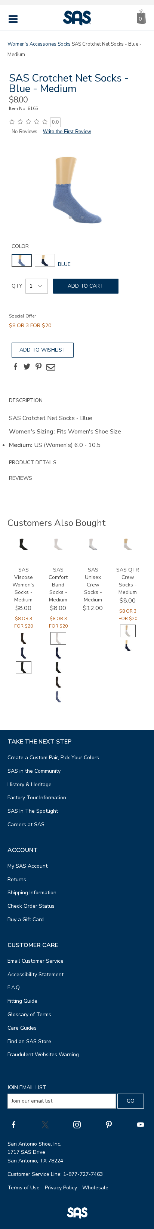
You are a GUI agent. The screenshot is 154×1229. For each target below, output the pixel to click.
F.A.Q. (14, 987)
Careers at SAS (25, 824)
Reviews (20, 478)
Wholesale (95, 1187)
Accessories (43, 44)
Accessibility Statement (35, 974)
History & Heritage (29, 784)
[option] (77, 190)
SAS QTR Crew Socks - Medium (127, 581)
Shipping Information (31, 892)
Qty (17, 285)
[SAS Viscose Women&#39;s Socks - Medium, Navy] (23, 657)
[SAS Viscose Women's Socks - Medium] (23, 548)
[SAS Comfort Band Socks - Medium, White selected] (58, 643)
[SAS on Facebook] (13, 1124)
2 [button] (81, 221)
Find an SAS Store (29, 1041)
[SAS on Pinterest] (109, 1124)
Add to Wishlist (42, 349)
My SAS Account (27, 866)
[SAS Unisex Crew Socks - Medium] (93, 548)
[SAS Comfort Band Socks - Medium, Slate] (58, 701)
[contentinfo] (22, 260)
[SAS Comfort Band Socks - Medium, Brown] (58, 686)
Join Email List (26, 1087)
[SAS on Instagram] (77, 1124)
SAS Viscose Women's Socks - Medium (23, 584)
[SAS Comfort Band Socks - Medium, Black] (58, 672)
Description (26, 400)
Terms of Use (23, 1187)
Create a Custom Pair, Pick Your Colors (53, 757)
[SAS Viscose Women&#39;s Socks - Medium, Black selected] (23, 672)
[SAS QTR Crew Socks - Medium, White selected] (128, 635)
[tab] (77, 424)
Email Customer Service (35, 961)
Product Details (32, 462)
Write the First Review (67, 131)
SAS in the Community (34, 771)
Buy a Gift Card (25, 919)
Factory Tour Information (36, 797)
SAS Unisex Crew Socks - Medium (93, 584)
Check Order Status (31, 906)
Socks (64, 44)
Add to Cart (86, 285)
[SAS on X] (45, 1124)
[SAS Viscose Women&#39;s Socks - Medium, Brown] (23, 643)
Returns (16, 879)
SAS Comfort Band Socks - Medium (58, 584)
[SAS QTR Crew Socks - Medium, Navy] (128, 650)
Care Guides (22, 1028)
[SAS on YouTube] (140, 1124)
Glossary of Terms (29, 1014)
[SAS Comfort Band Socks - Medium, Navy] (58, 657)
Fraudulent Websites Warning (43, 1054)
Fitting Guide (22, 1001)
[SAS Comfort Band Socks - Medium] (58, 548)
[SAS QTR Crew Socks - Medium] (127, 548)
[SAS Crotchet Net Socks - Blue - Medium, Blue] (77, 190)
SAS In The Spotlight (32, 811)
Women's (17, 44)
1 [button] (69, 221)
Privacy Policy (61, 1187)
